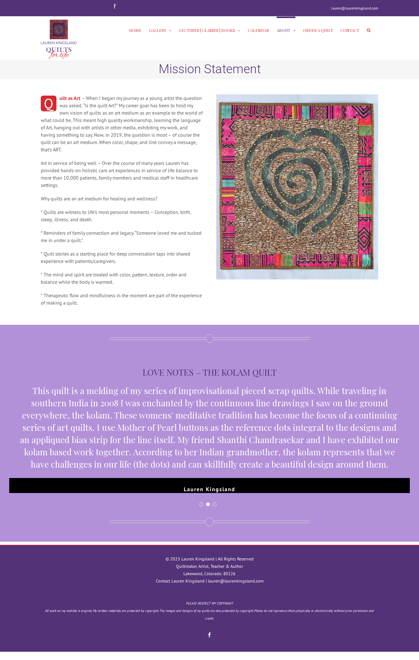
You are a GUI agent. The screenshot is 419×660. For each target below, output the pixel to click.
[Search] (369, 29)
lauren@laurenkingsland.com (354, 8)
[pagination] (201, 504)
